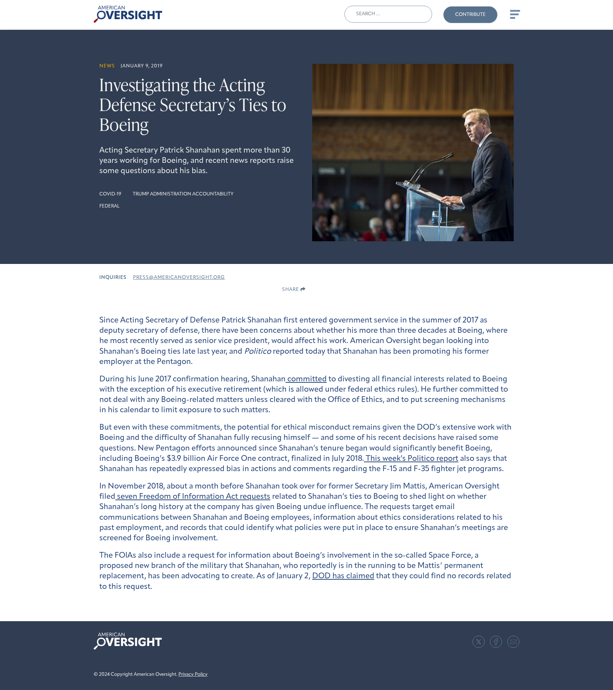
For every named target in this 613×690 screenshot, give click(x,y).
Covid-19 (110, 194)
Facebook (496, 642)
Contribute (470, 14)
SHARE (291, 289)
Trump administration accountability (183, 194)
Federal (109, 206)
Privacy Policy (193, 674)
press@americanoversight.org (179, 277)
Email (513, 642)
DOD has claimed (343, 576)
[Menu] (514, 14)
